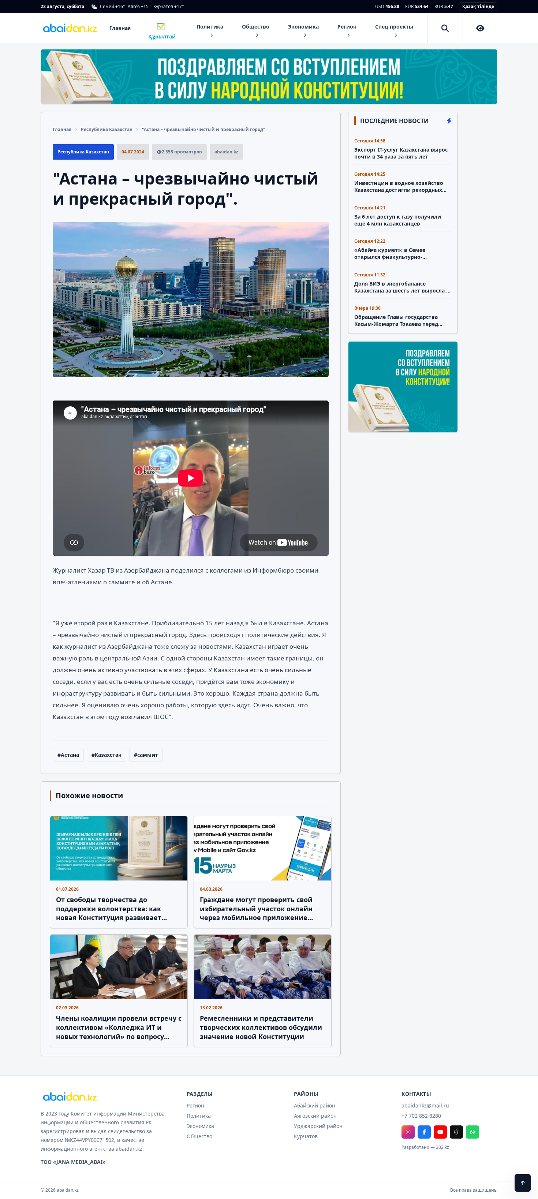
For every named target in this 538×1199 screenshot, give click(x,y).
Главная (62, 130)
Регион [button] (346, 26)
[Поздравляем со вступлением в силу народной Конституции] (269, 76)
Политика (199, 1115)
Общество (199, 1136)
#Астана (68, 754)
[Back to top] (523, 1183)
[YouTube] (440, 1132)
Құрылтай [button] (162, 33)
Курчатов (306, 1136)
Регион (195, 1105)
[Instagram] (408, 1132)
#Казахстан (106, 754)
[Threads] (456, 1132)
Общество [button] (255, 26)
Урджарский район (318, 1125)
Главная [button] (120, 28)
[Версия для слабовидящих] (480, 28)
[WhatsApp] (472, 1132)
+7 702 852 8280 (421, 1115)
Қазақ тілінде (478, 6)
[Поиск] (445, 28)
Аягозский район (315, 1115)
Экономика (200, 1125)
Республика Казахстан (106, 130)
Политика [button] (210, 26)
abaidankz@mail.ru (425, 1105)
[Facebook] (424, 1132)
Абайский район (314, 1105)
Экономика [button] (303, 26)
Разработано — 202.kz (425, 1147)
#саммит (146, 754)
